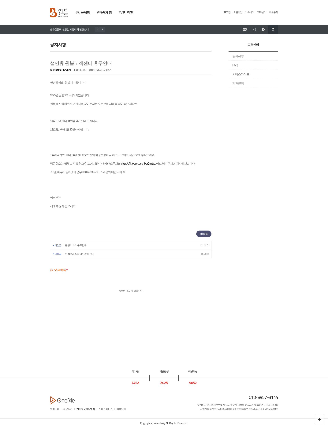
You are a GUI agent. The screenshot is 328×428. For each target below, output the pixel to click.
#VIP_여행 (126, 12)
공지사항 (238, 56)
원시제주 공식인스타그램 (254, 29)
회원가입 (237, 12)
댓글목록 (59, 269)
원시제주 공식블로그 (244, 29)
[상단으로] (319, 419)
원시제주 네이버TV (263, 29)
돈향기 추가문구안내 (75, 245)
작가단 (135, 371)
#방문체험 (83, 12)
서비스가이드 (241, 74)
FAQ (235, 65)
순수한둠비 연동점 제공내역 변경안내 (69, 29)
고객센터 (261, 12)
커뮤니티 (249, 12)
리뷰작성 (192, 371)
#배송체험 (104, 12)
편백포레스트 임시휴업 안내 (79, 253)
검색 (273, 29)
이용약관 (67, 409)
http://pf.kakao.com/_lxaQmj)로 (139, 163)
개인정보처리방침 (85, 409)
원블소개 (54, 409)
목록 (204, 233)
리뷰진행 (164, 371)
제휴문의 (273, 12)
